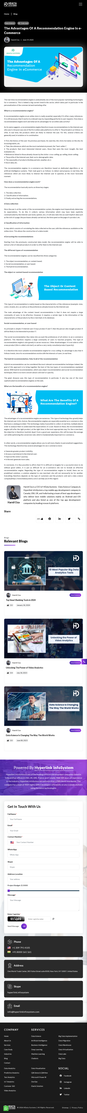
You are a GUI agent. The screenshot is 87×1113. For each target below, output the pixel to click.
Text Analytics (9, 1077)
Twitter (67, 1094)
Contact (7, 1063)
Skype (10, 862)
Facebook (67, 1076)
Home (6, 14)
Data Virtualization (65, 1049)
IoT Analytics (9, 1082)
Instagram (68, 1082)
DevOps (34, 1082)
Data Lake (62, 1054)
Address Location (15, 874)
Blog (15, 14)
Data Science (75, 595)
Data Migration (64, 1041)
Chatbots (34, 1058)
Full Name (12, 814)
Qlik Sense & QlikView (39, 1073)
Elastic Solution (37, 1086)
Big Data (61, 1058)
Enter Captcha (14, 914)
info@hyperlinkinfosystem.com (23, 1011)
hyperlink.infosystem (18, 992)
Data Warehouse (64, 1045)
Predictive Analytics (11, 1073)
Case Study (8, 1049)
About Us (7, 1041)
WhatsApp (12, 849)
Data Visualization (38, 1068)
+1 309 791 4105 (21, 947)
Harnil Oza (15, 40)
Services (7, 1045)
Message (12, 895)
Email (10, 825)
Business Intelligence (39, 1045)
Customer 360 (9, 1086)
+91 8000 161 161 (21, 952)
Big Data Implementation (67, 1036)
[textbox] (13, 842)
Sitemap (65, 1108)
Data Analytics (9, 1068)
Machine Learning (38, 1054)
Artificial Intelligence (39, 1041)
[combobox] (13, 842)
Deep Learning (36, 1049)
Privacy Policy (77, 1108)
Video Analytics (10, 1091)
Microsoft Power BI (38, 1077)
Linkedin (67, 1088)
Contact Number (15, 837)
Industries (8, 1054)
